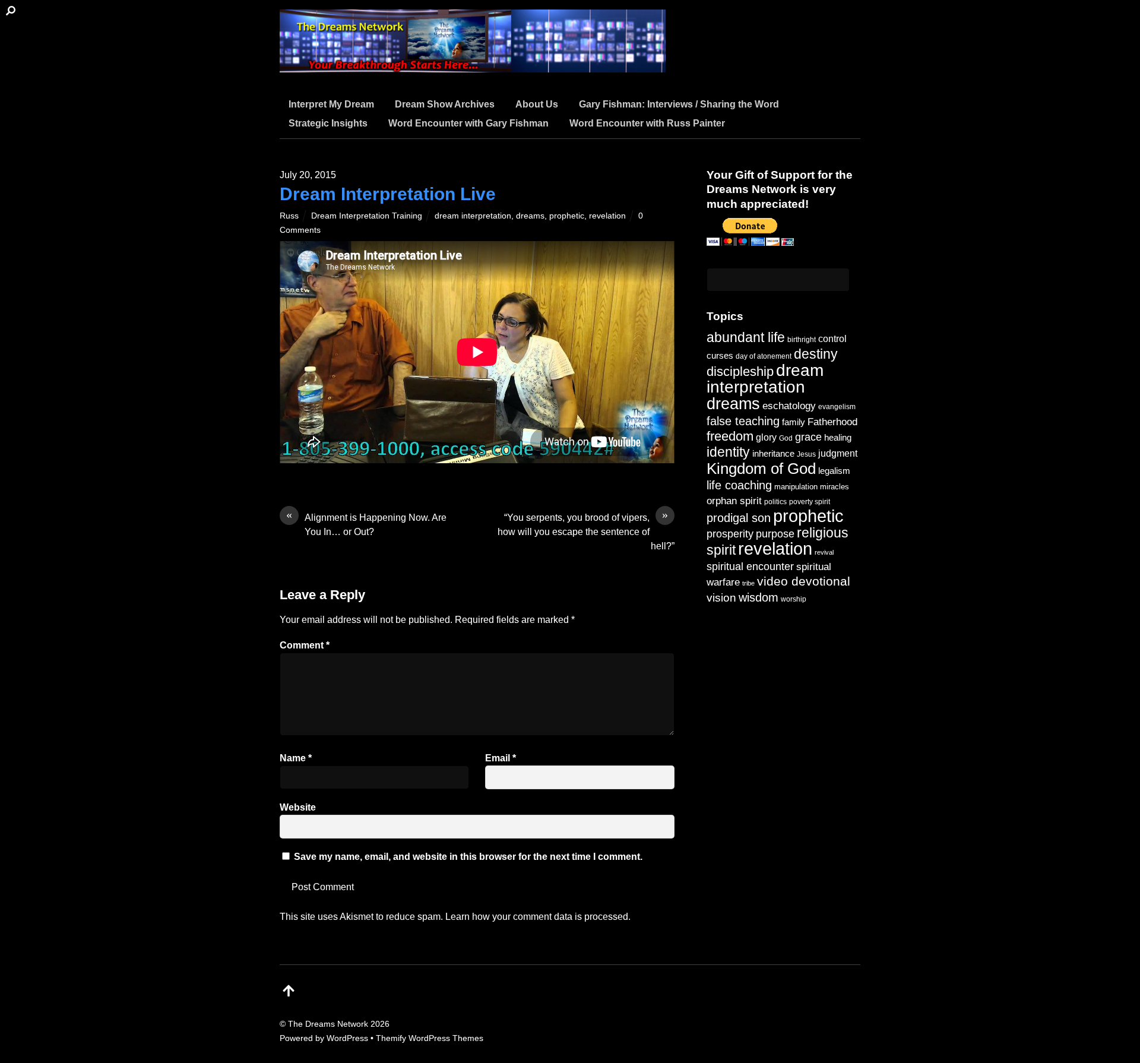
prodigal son (739, 517)
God (786, 438)
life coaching (739, 485)
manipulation (796, 486)
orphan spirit (734, 501)
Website (298, 807)
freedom (730, 436)
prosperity (730, 533)
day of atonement (763, 356)
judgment (837, 453)
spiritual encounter (750, 566)
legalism (834, 471)
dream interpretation (473, 215)
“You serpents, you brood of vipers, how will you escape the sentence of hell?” (586, 531)
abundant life (746, 337)
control (832, 339)
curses (720, 355)
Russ (289, 215)
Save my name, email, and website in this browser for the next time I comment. (468, 857)
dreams (530, 215)
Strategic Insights (328, 123)
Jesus (806, 454)
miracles (834, 486)
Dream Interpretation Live (388, 194)
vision (721, 597)
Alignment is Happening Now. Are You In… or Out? (366, 524)
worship (793, 599)
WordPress (347, 1038)
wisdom (758, 597)
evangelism (837, 407)
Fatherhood (832, 422)
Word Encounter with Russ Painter (647, 123)
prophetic (566, 215)
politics (775, 501)
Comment (305, 645)
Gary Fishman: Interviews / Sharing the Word (679, 104)
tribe (748, 583)
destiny (816, 354)
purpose (775, 533)
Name (296, 758)
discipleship (740, 371)
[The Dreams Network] (473, 65)
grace (808, 437)
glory (766, 437)
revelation (607, 215)
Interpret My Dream (331, 104)
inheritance (773, 453)
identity (728, 452)
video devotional (803, 581)
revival (824, 552)
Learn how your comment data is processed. (538, 917)
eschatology (789, 406)
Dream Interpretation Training (366, 215)
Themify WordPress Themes (429, 1038)
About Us (536, 104)
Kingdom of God (761, 468)
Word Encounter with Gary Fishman (468, 123)
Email (500, 758)
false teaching (743, 421)
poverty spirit (809, 501)
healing (837, 437)
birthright (801, 339)
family (793, 422)
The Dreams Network (328, 1024)
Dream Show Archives (445, 104)
